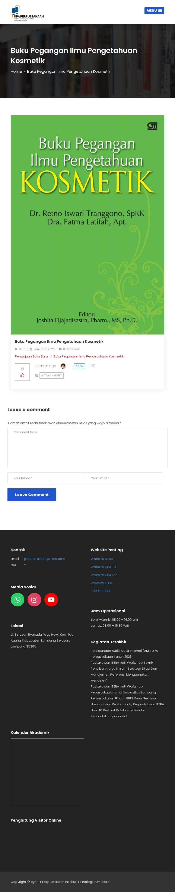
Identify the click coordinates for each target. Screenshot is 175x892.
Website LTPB (101, 583)
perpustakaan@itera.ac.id (44, 558)
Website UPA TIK (104, 567)
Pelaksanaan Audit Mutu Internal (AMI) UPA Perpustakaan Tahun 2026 (124, 653)
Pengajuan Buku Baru (31, 356)
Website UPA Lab (104, 575)
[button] (154, 10)
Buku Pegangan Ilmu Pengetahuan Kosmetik (89, 356)
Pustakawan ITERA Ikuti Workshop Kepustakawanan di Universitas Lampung (123, 689)
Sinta (22, 349)
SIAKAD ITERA (101, 591)
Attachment (51, 375)
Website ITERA (102, 558)
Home (16, 71)
